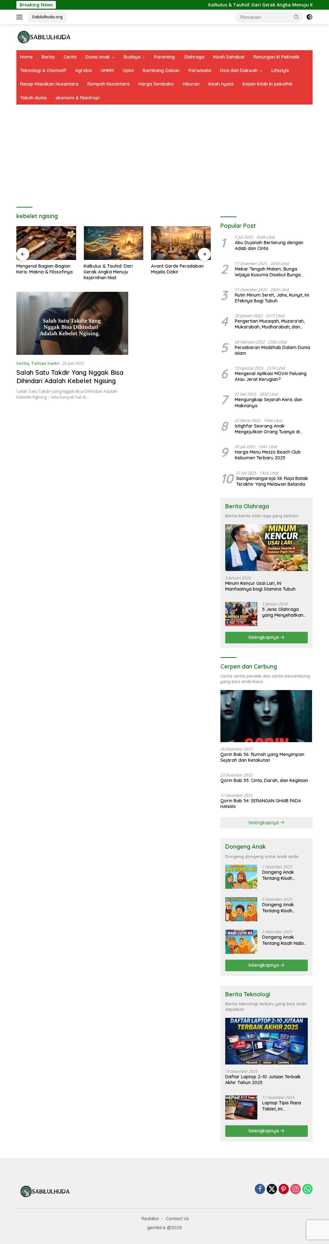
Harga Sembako (156, 84)
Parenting (164, 57)
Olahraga (194, 57)
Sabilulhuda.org (47, 16)
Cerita (70, 57)
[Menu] (20, 17)
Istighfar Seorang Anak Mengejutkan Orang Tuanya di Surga (267, 429)
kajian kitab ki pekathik (268, 84)
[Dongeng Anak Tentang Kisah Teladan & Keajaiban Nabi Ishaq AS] (241, 877)
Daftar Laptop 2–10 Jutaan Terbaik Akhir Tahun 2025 (263, 1079)
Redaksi (150, 1218)
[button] (296, 17)
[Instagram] (295, 1189)
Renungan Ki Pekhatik (276, 57)
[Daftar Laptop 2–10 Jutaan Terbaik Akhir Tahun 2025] (266, 1041)
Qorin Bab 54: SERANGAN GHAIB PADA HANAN (260, 803)
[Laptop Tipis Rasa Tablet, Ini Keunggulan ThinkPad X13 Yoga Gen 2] (241, 1107)
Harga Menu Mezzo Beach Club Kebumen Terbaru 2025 (268, 455)
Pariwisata (200, 70)
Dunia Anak (97, 57)
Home (26, 57)
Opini (128, 70)
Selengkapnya (264, 637)
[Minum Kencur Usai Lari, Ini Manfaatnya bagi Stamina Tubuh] (266, 547)
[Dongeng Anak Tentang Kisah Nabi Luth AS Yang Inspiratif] (241, 942)
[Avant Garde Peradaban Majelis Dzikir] (181, 243)
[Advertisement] (164, 153)
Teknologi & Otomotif (43, 70)
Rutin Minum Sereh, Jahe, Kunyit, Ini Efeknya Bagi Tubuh (272, 298)
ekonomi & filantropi (78, 98)
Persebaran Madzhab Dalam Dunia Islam (272, 350)
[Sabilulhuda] (43, 37)
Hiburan (191, 84)
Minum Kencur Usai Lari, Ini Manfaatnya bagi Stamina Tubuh (260, 586)
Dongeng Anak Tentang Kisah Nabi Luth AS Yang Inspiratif (283, 940)
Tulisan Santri (45, 363)
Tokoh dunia (33, 98)
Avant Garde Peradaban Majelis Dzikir (177, 269)
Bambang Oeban (161, 70)
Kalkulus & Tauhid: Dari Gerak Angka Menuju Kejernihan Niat (255, 5)
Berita (48, 57)
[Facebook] (260, 1189)
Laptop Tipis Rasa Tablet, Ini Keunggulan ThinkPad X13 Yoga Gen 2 (282, 1105)
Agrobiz (83, 70)
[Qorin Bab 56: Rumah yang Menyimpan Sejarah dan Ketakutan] (266, 716)
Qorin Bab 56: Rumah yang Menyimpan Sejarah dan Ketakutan (262, 757)
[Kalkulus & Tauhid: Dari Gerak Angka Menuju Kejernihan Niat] (113, 243)
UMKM (107, 70)
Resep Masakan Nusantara (49, 84)
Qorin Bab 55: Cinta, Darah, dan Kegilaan (264, 780)
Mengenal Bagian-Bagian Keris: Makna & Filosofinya (44, 269)
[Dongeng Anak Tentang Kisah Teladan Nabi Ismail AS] (241, 909)
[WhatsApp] (307, 1189)
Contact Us (177, 1218)
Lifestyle (280, 70)
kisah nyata (221, 84)
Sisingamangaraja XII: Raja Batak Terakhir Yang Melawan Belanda (272, 481)
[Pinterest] (284, 1189)
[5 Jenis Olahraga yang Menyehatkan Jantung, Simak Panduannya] (241, 614)
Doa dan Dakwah (239, 70)
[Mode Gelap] (309, 17)
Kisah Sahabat (229, 57)
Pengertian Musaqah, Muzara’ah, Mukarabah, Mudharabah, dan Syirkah (270, 324)
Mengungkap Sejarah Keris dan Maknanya (268, 402)
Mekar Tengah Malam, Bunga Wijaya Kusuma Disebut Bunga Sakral (268, 272)
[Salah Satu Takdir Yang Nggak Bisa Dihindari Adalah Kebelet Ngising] (72, 323)
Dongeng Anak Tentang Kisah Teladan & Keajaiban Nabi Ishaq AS (284, 875)
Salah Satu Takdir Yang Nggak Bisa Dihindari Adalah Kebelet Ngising (69, 376)
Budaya (132, 57)
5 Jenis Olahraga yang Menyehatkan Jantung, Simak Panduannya (282, 612)
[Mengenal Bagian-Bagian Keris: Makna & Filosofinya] (46, 243)
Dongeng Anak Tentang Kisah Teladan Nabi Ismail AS (283, 907)
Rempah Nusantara (108, 84)
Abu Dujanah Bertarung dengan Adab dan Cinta (269, 245)
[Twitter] (272, 1189)
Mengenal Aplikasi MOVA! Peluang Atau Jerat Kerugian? (271, 376)
